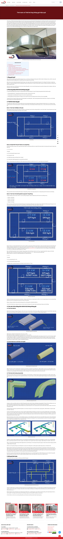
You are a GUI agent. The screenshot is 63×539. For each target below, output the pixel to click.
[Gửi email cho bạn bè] (57, 139)
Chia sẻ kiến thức (12, 5)
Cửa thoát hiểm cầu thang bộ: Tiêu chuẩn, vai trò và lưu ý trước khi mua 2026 (11, 514)
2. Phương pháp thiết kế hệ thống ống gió (14, 65)
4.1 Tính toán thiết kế (12, 71)
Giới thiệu (8, 2)
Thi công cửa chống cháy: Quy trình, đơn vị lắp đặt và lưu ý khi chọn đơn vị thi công (38, 514)
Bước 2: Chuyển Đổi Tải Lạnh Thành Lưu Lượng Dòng (17, 68)
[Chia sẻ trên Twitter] (57, 137)
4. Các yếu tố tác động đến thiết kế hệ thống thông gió (16, 70)
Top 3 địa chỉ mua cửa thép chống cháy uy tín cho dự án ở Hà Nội (51, 514)
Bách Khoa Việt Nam (35, 537)
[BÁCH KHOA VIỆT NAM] (3, 2)
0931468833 (4, 533)
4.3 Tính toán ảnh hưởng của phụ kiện (14, 73)
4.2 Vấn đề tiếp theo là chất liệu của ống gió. (15, 72)
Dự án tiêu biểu (19, 2)
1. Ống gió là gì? (10, 64)
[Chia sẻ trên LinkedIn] (57, 143)
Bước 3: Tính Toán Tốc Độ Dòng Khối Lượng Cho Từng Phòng (18, 69)
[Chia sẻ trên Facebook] (57, 135)
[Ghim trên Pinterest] (57, 141)
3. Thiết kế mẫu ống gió (11, 66)
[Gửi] (61, 2)
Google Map (18, 533)
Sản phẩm (13, 2)
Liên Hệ (34, 2)
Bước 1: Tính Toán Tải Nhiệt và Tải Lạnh (15, 67)
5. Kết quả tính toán (10, 74)
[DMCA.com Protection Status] (54, 532)
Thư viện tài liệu (24, 2)
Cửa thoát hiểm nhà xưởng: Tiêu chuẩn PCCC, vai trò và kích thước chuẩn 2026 (24, 514)
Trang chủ (7, 5)
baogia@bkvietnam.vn (11, 533)
